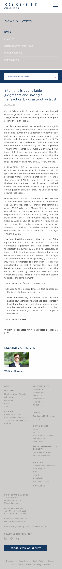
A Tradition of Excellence (44, 466)
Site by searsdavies (43, 565)
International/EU (40, 399)
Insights (36, 432)
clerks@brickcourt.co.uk (14, 521)
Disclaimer (10, 561)
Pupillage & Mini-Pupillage (44, 416)
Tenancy (36, 419)
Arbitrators (9, 397)
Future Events (39, 439)
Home (7, 386)
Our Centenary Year (41, 481)
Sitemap (51, 561)
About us (38, 462)
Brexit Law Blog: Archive (26, 548)
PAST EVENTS (11, 60)
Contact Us (39, 486)
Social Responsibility (42, 452)
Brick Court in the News (43, 436)
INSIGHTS (9, 39)
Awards (36, 475)
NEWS (7, 32)
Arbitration (38, 402)
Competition (38, 392)
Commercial (38, 389)
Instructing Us (39, 469)
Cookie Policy (38, 561)
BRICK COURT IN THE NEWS (18, 46)
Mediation (37, 405)
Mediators (8, 400)
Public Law (37, 395)
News (35, 429)
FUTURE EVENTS (13, 53)
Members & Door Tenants (15, 394)
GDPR (35, 472)
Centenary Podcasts (13, 414)
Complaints (38, 478)
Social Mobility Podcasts (14, 418)
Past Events (38, 442)
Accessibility (24, 561)
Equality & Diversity (41, 455)
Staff (6, 406)
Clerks (7, 403)
